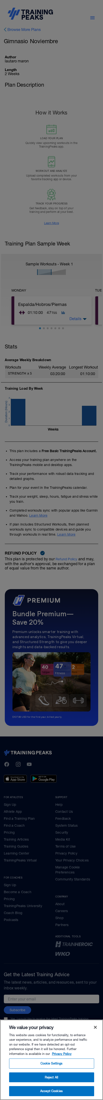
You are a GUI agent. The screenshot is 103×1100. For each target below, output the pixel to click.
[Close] (95, 1027)
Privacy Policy (62, 1054)
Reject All (51, 1077)
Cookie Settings (51, 1063)
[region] (51, 1060)
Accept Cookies (51, 1091)
